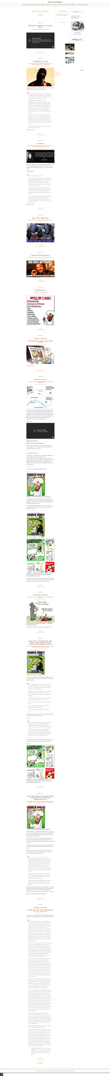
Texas (51, 220)
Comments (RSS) (58, 74)
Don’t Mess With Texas (40, 218)
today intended (34, 838)
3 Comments (38, 898)
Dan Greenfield (43, 63)
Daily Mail (28, 743)
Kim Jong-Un (35, 341)
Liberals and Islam (40, 907)
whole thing (32, 129)
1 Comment (38, 134)
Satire (47, 29)
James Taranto (40, 1042)
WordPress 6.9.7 (42, 1070)
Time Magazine (48, 802)
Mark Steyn (28, 915)
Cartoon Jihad (36, 29)
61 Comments (38, 787)
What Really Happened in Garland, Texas (40, 26)
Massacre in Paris (40, 379)
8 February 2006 (29, 445)
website (35, 698)
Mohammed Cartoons (38, 647)
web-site (33, 739)
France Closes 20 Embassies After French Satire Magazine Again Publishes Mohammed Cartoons (40, 642)
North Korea (44, 341)
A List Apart (64, 1070)
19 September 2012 (30, 578)
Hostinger (72, 1070)
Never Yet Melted (55, 2)
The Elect (40, 146)
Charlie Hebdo (48, 340)
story (31, 421)
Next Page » (40, 15)
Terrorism (46, 64)
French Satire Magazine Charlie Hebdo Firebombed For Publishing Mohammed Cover (40, 797)
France (48, 646)
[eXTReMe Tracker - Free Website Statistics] (1, 1075)
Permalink (43, 52)
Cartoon (30, 340)
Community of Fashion (44, 145)
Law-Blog (51, 1070)
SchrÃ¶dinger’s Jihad (40, 61)
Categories (63, 22)
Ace (27, 171)
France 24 (28, 717)
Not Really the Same (40, 595)
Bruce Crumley (40, 853)
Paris (51, 381)
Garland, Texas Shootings (40, 255)
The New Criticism (40, 338)
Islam (43, 29)
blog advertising (75, 39)
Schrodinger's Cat (37, 64)
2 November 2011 (29, 498)
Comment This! (38, 52)
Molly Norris (48, 910)
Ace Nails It (40, 143)
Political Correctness (40, 911)
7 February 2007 (29, 455)
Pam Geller (45, 220)
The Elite (46, 146)
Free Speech (50, 597)
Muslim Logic (40, 290)
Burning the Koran (33, 909)
